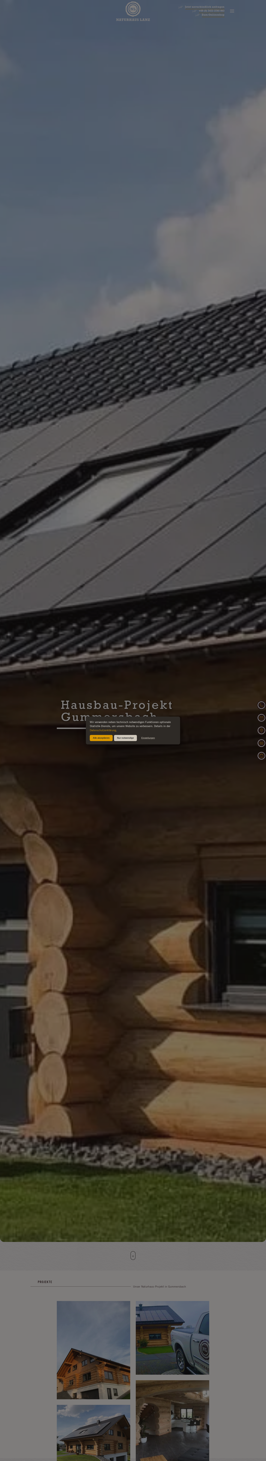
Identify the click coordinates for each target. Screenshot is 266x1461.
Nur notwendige (125, 738)
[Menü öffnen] (232, 11)
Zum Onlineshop (213, 15)
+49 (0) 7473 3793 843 (211, 11)
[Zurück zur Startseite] (133, 11)
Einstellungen (148, 738)
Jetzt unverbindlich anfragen (204, 7)
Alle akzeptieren (101, 738)
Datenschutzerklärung (103, 730)
